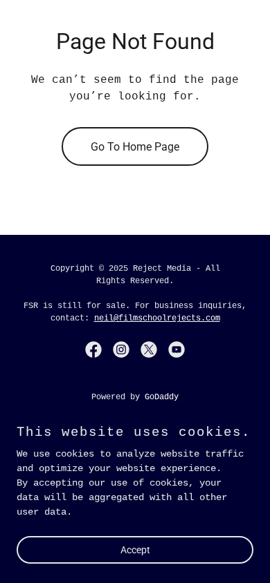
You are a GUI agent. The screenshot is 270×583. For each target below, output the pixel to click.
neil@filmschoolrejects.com (157, 318)
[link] (93, 349)
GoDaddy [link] (162, 397)
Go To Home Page (135, 146)
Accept (135, 549)
